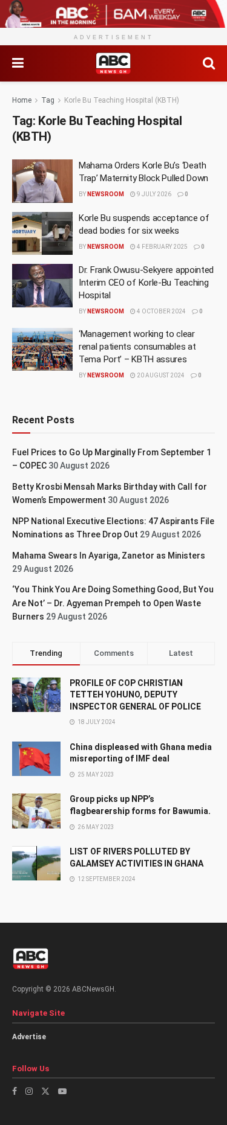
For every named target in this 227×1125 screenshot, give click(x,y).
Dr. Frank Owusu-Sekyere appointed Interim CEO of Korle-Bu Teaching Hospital (146, 282)
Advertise (29, 1037)
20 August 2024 (160, 375)
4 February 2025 (162, 246)
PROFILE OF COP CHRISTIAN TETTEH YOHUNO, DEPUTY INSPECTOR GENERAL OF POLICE (135, 694)
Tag (47, 100)
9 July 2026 (153, 194)
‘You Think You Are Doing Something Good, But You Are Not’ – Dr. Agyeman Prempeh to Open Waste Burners (113, 603)
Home (21, 100)
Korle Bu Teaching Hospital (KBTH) (121, 100)
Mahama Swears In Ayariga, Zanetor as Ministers (108, 555)
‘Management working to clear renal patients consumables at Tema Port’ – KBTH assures (137, 347)
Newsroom (105, 194)
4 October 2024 (161, 311)
